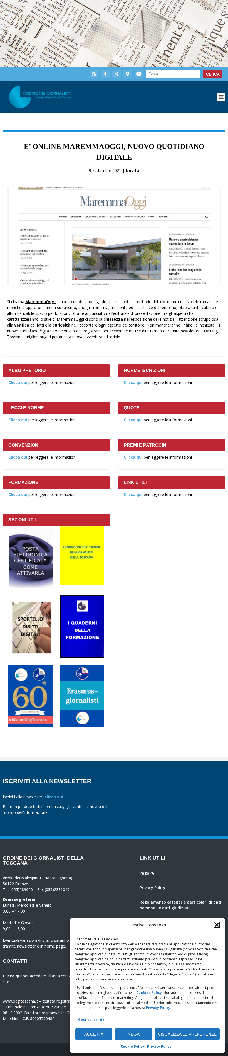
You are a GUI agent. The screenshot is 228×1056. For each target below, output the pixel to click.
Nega (134, 1034)
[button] (217, 925)
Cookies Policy (149, 992)
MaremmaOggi (40, 301)
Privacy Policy (158, 1007)
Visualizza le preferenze (187, 1034)
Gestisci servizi (91, 1019)
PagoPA (147, 873)
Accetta (93, 1034)
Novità (132, 170)
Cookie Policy (132, 1046)
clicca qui (53, 796)
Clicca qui (17, 382)
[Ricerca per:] (173, 74)
